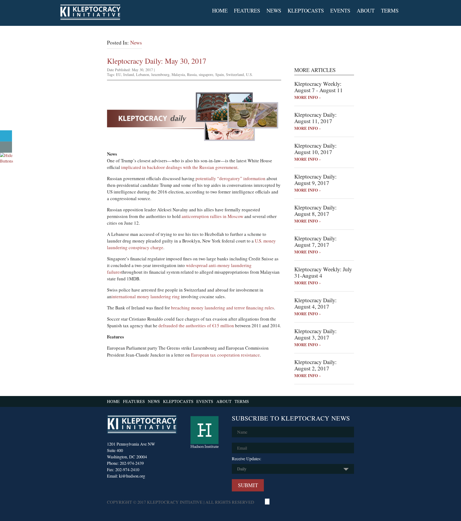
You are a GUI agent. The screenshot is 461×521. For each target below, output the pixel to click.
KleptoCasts (306, 10)
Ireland (128, 74)
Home (220, 10)
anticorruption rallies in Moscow (212, 216)
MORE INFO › (307, 97)
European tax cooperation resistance (225, 355)
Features (247, 10)
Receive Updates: (246, 458)
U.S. (249, 74)
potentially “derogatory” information (230, 178)
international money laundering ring (146, 296)
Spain (219, 74)
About (366, 10)
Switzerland (235, 74)
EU (118, 74)
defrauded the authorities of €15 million (196, 325)
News (274, 10)
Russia (192, 74)
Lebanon (142, 74)
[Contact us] (6, 147)
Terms (390, 10)
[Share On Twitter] (6, 136)
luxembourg (160, 74)
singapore (206, 74)
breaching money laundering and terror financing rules (222, 308)
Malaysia (178, 74)
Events (340, 10)
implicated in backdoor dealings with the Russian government (179, 167)
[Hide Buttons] (6, 161)
